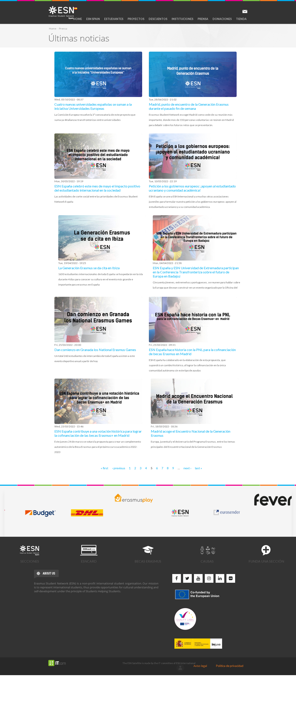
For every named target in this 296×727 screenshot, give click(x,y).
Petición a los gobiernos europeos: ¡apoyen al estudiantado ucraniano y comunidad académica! (192, 188)
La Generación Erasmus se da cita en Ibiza (89, 268)
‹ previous (118, 468)
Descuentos (158, 19)
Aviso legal (200, 666)
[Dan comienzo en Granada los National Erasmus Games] (98, 319)
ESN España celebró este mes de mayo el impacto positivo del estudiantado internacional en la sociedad (97, 188)
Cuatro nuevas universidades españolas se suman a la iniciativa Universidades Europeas (93, 106)
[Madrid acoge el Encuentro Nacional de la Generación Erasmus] (195, 401)
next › (187, 468)
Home (77, 19)
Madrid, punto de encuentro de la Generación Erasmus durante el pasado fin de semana (189, 106)
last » (198, 468)
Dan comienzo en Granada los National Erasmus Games (95, 350)
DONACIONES (222, 19)
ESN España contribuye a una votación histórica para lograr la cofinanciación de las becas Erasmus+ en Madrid (98, 433)
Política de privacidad (229, 666)
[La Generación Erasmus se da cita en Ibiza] (102, 238)
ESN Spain (93, 19)
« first (104, 468)
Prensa (203, 19)
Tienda (241, 19)
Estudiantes (113, 19)
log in (180, 668)
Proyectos (136, 19)
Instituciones (182, 19)
